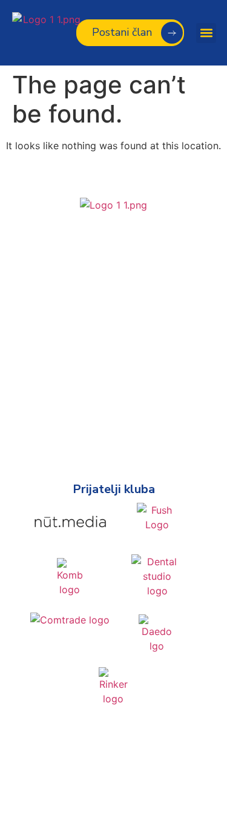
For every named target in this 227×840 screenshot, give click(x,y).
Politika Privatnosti (114, 761)
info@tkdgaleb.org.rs (113, 336)
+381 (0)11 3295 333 (113, 316)
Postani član (113, 439)
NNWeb (137, 796)
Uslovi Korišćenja (114, 821)
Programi (114, 419)
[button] (206, 33)
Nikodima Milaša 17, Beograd (113, 284)
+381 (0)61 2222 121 (113, 303)
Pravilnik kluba (113, 400)
